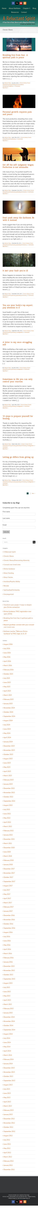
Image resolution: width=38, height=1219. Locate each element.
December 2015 (9, 966)
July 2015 (7, 987)
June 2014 (7, 1042)
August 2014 (8, 1034)
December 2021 (9, 839)
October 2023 (8, 754)
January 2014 (8, 1064)
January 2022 (8, 835)
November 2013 (9, 1072)
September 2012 (9, 1131)
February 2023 (9, 780)
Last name (6, 518)
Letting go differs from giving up (18, 457)
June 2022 (7, 814)
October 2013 (8, 1076)
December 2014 (9, 1017)
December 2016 (9, 915)
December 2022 (9, 788)
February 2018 (9, 860)
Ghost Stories (8, 577)
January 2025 (8, 704)
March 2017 (8, 903)
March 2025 (8, 695)
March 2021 (8, 843)
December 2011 (9, 1169)
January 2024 (8, 742)
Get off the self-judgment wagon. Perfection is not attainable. (18, 166)
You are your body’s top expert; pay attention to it (18, 306)
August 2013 (8, 1085)
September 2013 (9, 1080)
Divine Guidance (19, 84)
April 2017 (7, 898)
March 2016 (8, 953)
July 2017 (7, 890)
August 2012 (8, 1136)
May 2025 (7, 687)
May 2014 (7, 1047)
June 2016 (7, 941)
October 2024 (8, 712)
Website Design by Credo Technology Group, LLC (19, 1198)
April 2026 (7, 661)
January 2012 (8, 1165)
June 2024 (7, 729)
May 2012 (7, 1148)
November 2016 (9, 920)
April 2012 (7, 1152)
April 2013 (7, 1102)
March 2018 (8, 856)
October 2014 (8, 1025)
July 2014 (7, 1038)
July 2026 (7, 648)
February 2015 (9, 1008)
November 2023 (9, 750)
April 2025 (7, 691)
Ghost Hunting (9, 573)
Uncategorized (19, 332)
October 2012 (8, 1127)
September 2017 (9, 881)
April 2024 (7, 737)
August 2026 (8, 644)
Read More (5, 87)
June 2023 (7, 763)
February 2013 (9, 1110)
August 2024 (8, 720)
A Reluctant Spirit (10, 552)
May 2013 (7, 1097)
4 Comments (30, 192)
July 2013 (7, 1089)
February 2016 (9, 958)
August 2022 (8, 805)
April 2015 (7, 1000)
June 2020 (7, 852)
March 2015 (8, 1004)
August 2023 (8, 759)
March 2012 (8, 1157)
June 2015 (7, 992)
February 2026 (9, 670)
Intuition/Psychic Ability (12, 581)
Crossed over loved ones (12, 565)
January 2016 (8, 962)
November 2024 (9, 708)
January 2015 (8, 1013)
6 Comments (26, 332)
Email (5, 525)
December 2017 (9, 869)
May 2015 (7, 996)
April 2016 (7, 949)
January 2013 (8, 1114)
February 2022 (9, 831)
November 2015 (9, 970)
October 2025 (8, 674)
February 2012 (9, 1161)
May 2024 (7, 733)
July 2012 (7, 1140)
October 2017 (8, 877)
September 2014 (9, 1030)
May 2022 (7, 818)
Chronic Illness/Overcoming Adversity (16, 560)
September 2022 (9, 801)
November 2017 (9, 873)
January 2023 (8, 784)
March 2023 (8, 776)
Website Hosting (31, 1196)
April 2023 (7, 771)
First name (6, 512)
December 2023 (9, 746)
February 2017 (9, 907)
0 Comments (20, 139)
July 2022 (7, 809)
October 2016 (8, 924)
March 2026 (8, 665)
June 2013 (7, 1093)
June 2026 (7, 653)
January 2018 (8, 864)
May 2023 (7, 767)
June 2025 (7, 682)
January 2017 (8, 911)
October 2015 (8, 975)
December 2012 (9, 1119)
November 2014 (9, 1021)
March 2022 (8, 826)
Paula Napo (26, 1195)
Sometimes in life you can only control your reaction (18, 380)
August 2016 (8, 932)
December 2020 (9, 848)
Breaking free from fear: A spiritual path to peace (15, 56)
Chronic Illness (23, 83)
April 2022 (7, 822)
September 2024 (9, 716)
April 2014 (7, 1051)
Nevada (6, 586)
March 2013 (8, 1106)
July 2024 (7, 725)
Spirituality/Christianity (8, 86)
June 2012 (7, 1144)
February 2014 (9, 1059)
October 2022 (8, 797)
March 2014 (8, 1055)
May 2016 (7, 945)
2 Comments (17, 86)
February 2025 (9, 699)
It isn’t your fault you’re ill (15, 270)
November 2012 (9, 1123)
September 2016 (9, 928)
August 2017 (8, 886)
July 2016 (7, 936)
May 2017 (7, 894)
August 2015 (8, 983)
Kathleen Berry (7, 83)
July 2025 (7, 678)
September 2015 (9, 979)
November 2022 (9, 792)
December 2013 (9, 1068)
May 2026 (7, 657)
